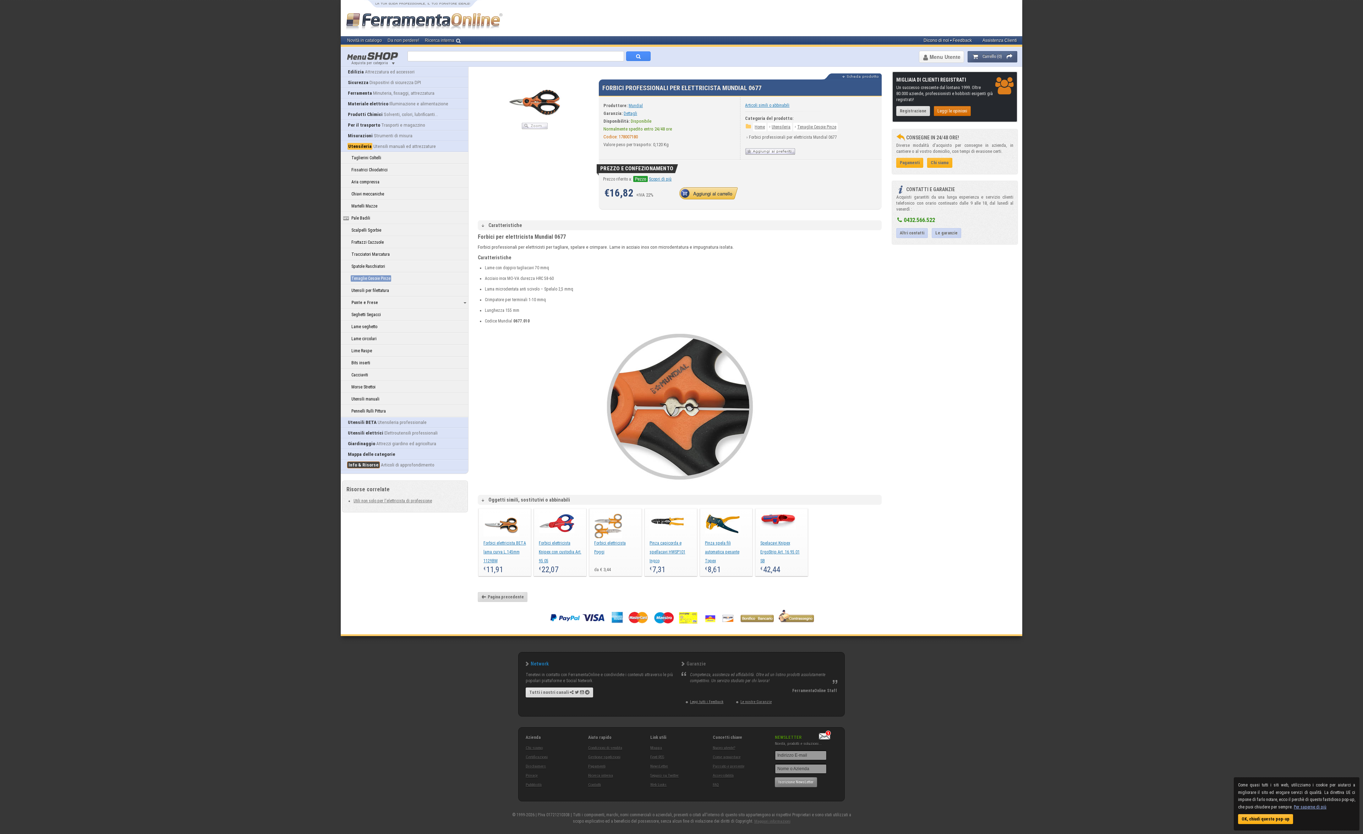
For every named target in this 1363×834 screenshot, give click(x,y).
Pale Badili (360, 218)
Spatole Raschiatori (368, 266)
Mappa (656, 748)
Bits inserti (360, 362)
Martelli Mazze (364, 206)
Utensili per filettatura (370, 290)
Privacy (532, 775)
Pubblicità (534, 785)
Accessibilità (723, 775)
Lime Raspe (361, 350)
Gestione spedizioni (604, 757)
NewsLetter (659, 766)
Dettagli (630, 113)
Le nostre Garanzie (756, 702)
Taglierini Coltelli (366, 157)
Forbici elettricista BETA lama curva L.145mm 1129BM (504, 552)
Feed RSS (657, 757)
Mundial (636, 105)
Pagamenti (597, 766)
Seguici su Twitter (664, 775)
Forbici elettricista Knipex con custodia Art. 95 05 (560, 552)
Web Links (658, 785)
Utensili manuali (365, 399)
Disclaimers (536, 766)
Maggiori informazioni (772, 821)
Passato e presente (728, 766)
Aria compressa (365, 181)
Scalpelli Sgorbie (366, 230)
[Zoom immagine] (535, 127)
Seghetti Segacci (366, 314)
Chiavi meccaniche (367, 194)
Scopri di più (660, 179)
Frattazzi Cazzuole (367, 242)
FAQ (716, 785)
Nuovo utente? (724, 748)
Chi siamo (534, 748)
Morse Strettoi (363, 387)
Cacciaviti (359, 374)
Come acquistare (726, 757)
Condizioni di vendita (605, 748)
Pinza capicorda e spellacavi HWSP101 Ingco (667, 552)
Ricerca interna (600, 775)
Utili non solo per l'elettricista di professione (393, 500)
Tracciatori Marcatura (370, 254)
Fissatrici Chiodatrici (369, 169)
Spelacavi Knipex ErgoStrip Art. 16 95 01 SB (780, 552)
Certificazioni (537, 757)
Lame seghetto (364, 326)
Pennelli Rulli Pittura (368, 411)
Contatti (594, 785)
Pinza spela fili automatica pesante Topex (722, 552)
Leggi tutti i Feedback (706, 702)
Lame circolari (364, 338)
